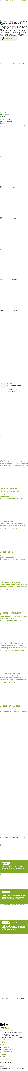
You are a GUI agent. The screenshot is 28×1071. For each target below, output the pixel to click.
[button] (14, 373)
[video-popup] (0, 99)
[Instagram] (6, 1024)
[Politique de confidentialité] (14, 1062)
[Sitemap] (14, 1067)
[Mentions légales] (14, 1058)
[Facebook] (2, 1024)
